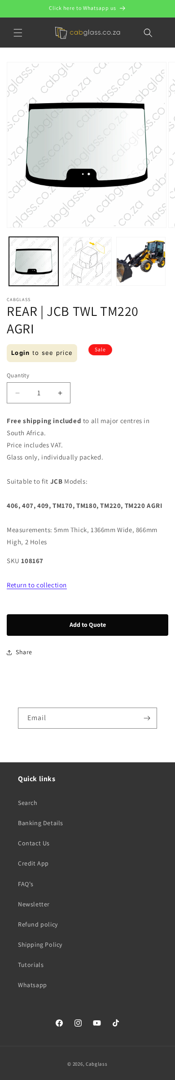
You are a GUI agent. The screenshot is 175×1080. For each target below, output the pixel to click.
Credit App (33, 863)
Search (28, 803)
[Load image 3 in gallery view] (141, 261)
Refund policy (38, 924)
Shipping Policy (40, 944)
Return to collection (37, 585)
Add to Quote (88, 625)
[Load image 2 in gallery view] (87, 261)
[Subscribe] (147, 718)
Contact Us (34, 843)
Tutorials (31, 965)
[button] (18, 33)
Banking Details (40, 823)
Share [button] (24, 652)
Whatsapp (32, 985)
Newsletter (34, 904)
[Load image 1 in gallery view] (33, 261)
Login (20, 352)
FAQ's (26, 884)
